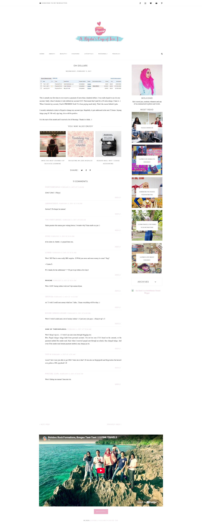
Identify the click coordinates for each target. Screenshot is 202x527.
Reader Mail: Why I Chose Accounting (108, 162)
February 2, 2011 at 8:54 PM (64, 280)
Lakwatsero (51, 203)
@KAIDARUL (101, 511)
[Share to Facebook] (86, 170)
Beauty (63, 54)
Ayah (47, 236)
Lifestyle (88, 54)
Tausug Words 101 (147, 128)
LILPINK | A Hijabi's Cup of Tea (104, 520)
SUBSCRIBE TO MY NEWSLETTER (54, 3)
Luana (48, 252)
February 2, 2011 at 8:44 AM (62, 236)
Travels (115, 54)
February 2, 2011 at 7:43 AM (72, 187)
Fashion (75, 54)
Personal (102, 54)
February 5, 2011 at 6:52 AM (71, 374)
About (51, 54)
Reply (118, 197)
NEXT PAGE (45, 424)
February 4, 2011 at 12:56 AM (79, 329)
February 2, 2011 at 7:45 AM (70, 203)
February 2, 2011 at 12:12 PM (64, 252)
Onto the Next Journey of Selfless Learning (53, 162)
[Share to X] (82, 170)
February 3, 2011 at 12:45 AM (66, 297)
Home (42, 54)
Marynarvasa (52, 187)
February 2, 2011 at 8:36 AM (74, 220)
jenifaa (49, 297)
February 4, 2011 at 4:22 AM (63, 354)
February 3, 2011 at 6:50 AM (79, 313)
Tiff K (48, 354)
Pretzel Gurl (52, 374)
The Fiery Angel (53, 220)
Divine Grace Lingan (56, 313)
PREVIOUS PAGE (114, 424)
